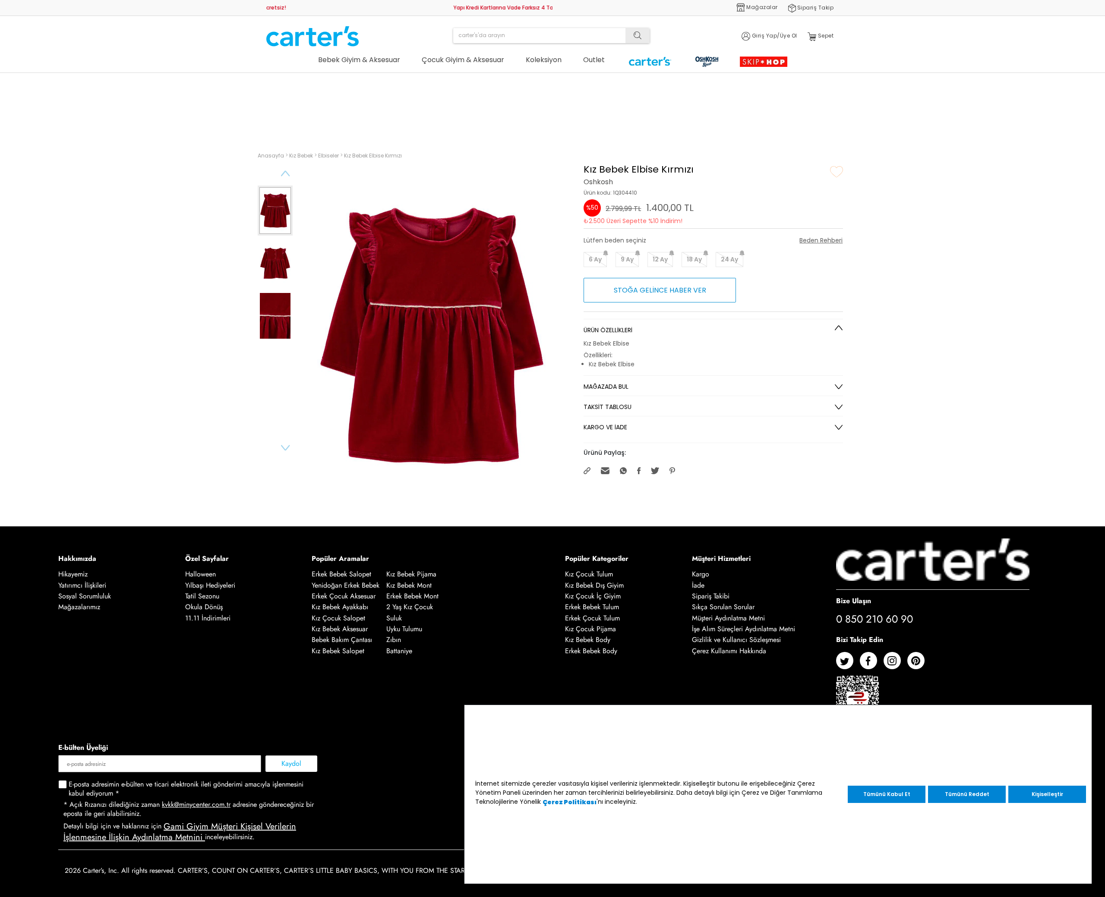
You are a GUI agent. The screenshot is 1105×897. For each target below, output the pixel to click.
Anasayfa (271, 155)
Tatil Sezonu (202, 596)
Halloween (200, 574)
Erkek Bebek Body (591, 651)
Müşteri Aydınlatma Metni (728, 618)
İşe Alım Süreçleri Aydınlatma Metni (743, 629)
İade (698, 585)
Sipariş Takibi (710, 596)
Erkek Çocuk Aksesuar (344, 596)
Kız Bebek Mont (409, 585)
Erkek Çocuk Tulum (592, 618)
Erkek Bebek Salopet (341, 574)
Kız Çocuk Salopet (338, 618)
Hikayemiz (73, 574)
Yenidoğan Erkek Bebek (345, 585)
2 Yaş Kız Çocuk (409, 607)
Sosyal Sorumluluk (84, 596)
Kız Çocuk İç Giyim (593, 596)
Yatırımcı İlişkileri (82, 585)
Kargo (700, 574)
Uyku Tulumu (404, 629)
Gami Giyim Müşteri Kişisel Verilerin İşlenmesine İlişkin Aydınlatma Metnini (179, 832)
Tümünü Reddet (967, 794)
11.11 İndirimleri (207, 618)
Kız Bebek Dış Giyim (594, 585)
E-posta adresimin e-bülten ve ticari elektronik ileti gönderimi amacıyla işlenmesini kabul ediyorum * (186, 789)
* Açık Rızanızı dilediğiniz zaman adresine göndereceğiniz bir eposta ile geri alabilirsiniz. (188, 809)
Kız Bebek (301, 155)
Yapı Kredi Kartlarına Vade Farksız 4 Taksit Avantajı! (333, 7)
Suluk (394, 618)
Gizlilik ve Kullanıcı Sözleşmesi (736, 640)
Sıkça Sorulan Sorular (723, 607)
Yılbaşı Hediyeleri (210, 585)
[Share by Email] (606, 470)
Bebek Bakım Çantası (342, 640)
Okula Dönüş (204, 607)
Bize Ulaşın (853, 600)
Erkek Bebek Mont (412, 596)
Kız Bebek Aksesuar (340, 629)
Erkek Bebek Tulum (592, 607)
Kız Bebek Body (587, 640)
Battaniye (399, 651)
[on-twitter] (848, 664)
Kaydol (291, 763)
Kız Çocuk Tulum (589, 574)
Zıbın (393, 640)
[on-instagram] (895, 664)
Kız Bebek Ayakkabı (340, 607)
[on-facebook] (872, 664)
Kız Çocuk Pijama (590, 629)
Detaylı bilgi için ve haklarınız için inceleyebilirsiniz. (179, 832)
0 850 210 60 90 (874, 619)
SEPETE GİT (970, 85)
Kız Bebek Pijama (411, 574)
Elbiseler (329, 155)
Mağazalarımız (79, 607)
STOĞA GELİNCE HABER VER (660, 290)
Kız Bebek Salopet (338, 651)
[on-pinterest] (919, 664)
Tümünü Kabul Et (886, 794)
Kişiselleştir (1047, 794)
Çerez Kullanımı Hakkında (729, 651)
